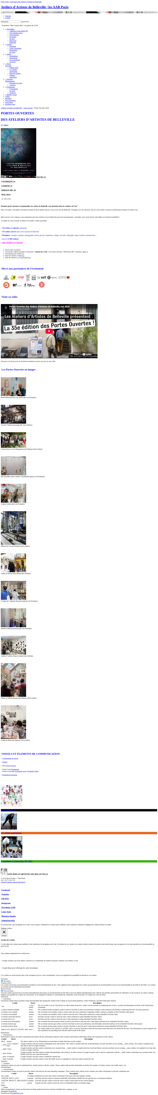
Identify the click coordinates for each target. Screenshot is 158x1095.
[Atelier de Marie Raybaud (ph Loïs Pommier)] (13, 627)
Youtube (5, 894)
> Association (9, 29)
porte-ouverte (28, 108)
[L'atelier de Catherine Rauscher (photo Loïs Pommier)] (13, 599)
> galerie (8, 54)
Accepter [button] (108, 925)
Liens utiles (9, 102)
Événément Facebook (9, 775)
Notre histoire (14, 35)
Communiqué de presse (10, 758)
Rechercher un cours (13, 51)
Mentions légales (8, 916)
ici (23, 254)
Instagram (15, 769)
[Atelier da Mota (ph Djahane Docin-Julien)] (13, 738)
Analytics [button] (4, 1061)
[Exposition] (79, 12)
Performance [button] (5, 1033)
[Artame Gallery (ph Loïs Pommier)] (13, 502)
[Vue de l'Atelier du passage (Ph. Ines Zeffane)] (13, 423)
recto (8, 766)
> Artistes (8, 44)
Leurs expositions (15, 48)
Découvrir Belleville (12, 42)
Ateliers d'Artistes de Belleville (11, 108)
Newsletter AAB (8, 907)
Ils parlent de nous (12, 38)
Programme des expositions (14, 59)
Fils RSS (5, 899)
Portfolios (12, 46)
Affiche (4, 762)
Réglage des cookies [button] (92, 925)
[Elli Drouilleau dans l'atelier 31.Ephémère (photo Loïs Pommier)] (13, 475)
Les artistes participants (13, 70)
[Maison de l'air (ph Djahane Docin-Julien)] (13, 544)
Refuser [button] (102, 925)
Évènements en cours (13, 90)
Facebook (5, 890)
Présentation (13, 56)
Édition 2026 (13, 68)
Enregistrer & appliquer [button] (9, 1091)
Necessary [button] (4, 979)
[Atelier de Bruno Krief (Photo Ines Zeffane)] (13, 572)
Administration (8, 920)
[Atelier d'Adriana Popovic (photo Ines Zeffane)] (13, 654)
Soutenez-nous (10, 104)
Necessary (6, 981)
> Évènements (10, 87)
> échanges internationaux (10, 80)
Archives (12, 62)
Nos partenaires (10, 100)
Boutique (8, 98)
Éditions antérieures (13, 76)
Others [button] (3, 1085)
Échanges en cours (15, 83)
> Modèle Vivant (11, 95)
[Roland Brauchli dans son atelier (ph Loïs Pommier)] (13, 395)
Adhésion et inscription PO (18, 31)
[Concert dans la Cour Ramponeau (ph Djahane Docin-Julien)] (13, 447)
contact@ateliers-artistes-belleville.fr (13, 882)
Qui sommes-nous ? (16, 33)
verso (13, 766)
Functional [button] (4, 997)
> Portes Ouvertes (8, 65)
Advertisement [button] (6, 1067)
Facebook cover (20, 771)
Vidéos (7, 97)
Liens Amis (6, 912)
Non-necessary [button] (6, 989)
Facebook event (32, 771)
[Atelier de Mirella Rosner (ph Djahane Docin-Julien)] (13, 696)
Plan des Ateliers (15, 73)
